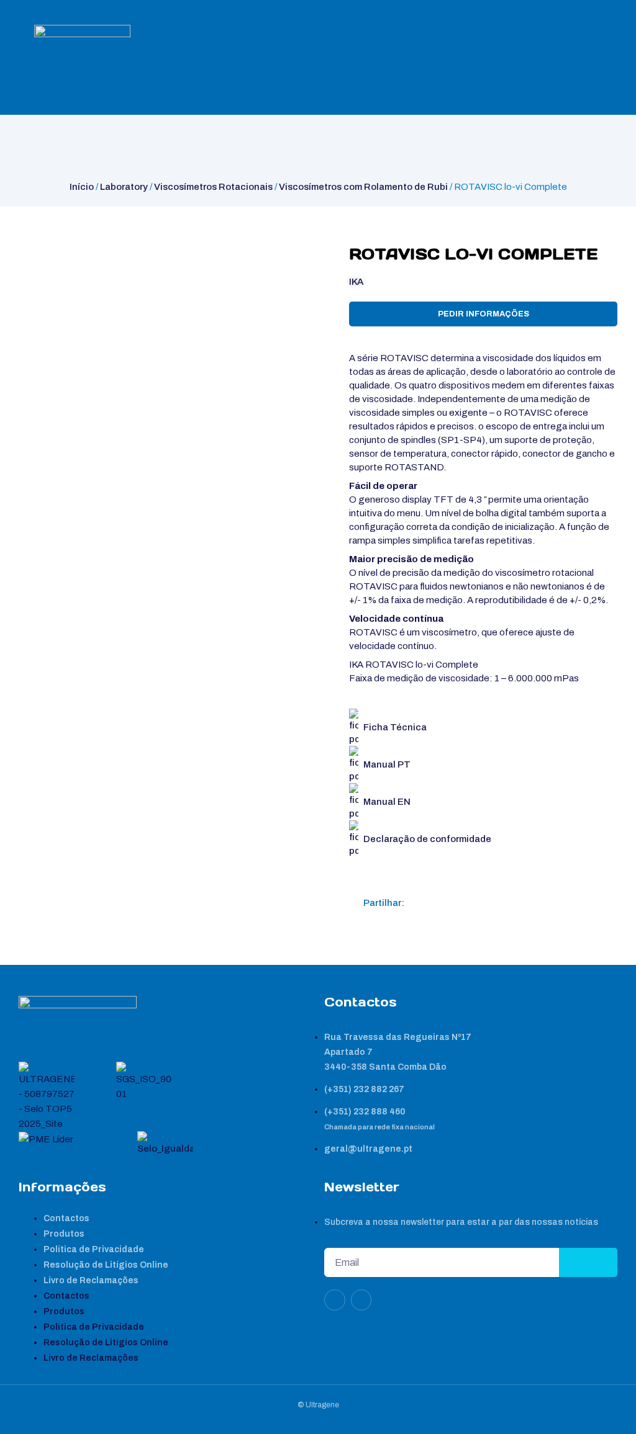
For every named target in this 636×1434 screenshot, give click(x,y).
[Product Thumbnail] (41, 257)
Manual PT (387, 764)
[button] (419, 902)
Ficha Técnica (395, 727)
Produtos (63, 1234)
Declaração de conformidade (427, 839)
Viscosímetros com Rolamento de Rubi (363, 187)
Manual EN (387, 802)
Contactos (66, 1218)
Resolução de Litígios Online (105, 1265)
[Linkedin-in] (334, 1300)
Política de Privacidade (93, 1249)
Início (82, 187)
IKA (356, 282)
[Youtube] (361, 1300)
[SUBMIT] (588, 1262)
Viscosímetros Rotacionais (213, 187)
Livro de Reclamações (91, 1280)
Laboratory (124, 187)
